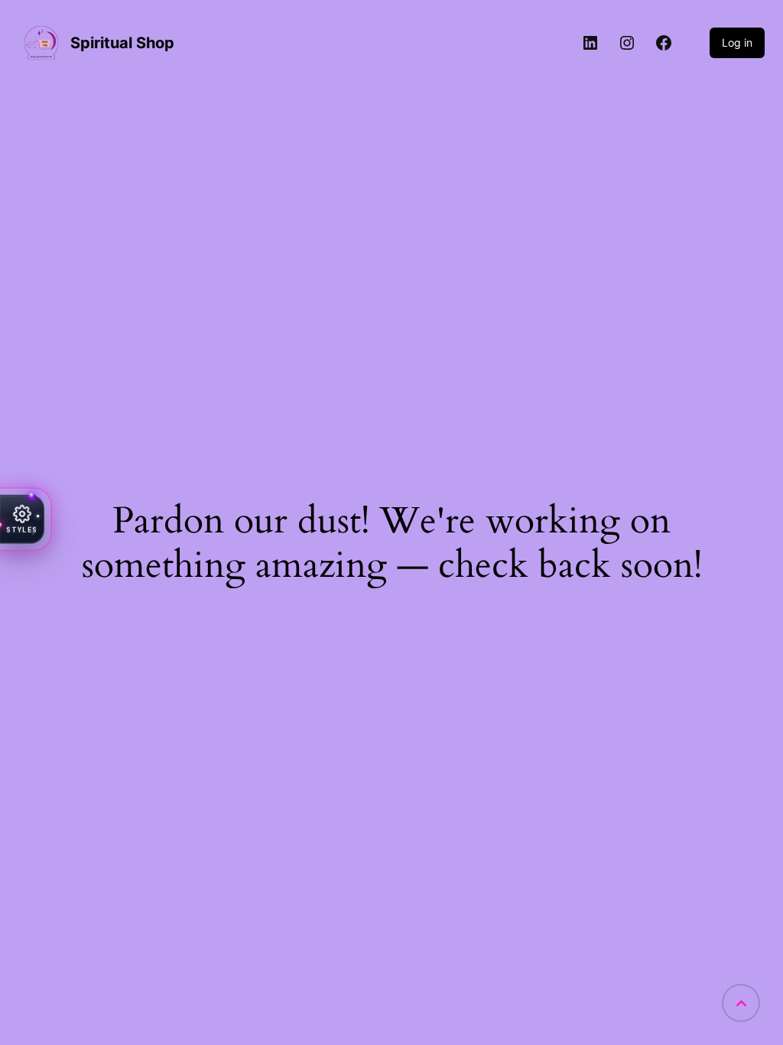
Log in (737, 42)
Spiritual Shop (122, 43)
